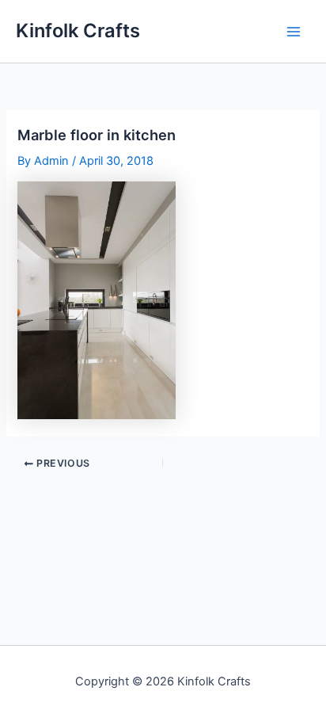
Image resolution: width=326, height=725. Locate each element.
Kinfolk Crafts (78, 30)
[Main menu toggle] (293, 31)
